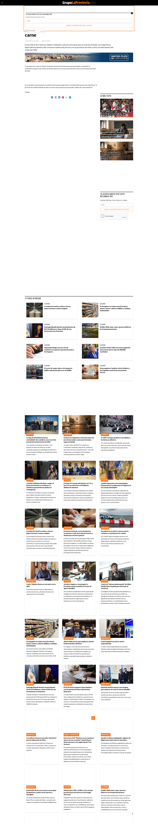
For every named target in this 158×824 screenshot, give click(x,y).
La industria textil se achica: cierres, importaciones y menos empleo (57, 307)
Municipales (31, 581)
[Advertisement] (62, 76)
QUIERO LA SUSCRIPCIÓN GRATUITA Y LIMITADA (116, 209)
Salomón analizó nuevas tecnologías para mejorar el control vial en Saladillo (115, 688)
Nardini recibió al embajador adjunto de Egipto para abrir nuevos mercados (115, 739)
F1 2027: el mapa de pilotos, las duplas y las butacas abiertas (115, 439)
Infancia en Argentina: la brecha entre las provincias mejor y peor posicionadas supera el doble (79, 440)
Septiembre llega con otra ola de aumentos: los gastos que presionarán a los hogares (59, 350)
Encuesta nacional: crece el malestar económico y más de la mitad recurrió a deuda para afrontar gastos (78, 533)
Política (30, 434)
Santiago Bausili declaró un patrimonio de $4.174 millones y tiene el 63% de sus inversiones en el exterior (59, 329)
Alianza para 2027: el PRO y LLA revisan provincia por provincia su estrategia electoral (78, 792)
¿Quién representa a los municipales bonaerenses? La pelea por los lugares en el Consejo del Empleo (116, 485)
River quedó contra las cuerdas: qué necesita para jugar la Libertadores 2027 (111, 113)
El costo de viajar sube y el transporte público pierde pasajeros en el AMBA (58, 369)
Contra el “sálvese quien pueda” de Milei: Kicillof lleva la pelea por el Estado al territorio (116, 586)
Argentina (67, 434)
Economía (47, 304)
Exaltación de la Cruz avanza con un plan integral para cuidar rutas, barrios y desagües (41, 792)
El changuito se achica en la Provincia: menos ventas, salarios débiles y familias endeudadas (115, 308)
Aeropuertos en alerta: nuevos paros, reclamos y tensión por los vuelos (115, 532)
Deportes (105, 434)
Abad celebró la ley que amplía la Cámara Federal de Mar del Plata (79, 643)
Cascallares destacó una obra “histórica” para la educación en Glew (41, 739)
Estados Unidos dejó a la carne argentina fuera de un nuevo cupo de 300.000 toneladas (115, 350)
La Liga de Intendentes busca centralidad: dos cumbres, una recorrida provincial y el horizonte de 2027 (41, 440)
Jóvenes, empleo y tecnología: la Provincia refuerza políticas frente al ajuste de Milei (77, 586)
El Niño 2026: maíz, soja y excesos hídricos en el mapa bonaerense (115, 328)
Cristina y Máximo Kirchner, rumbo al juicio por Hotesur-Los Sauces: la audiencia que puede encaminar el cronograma (40, 486)
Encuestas (67, 528)
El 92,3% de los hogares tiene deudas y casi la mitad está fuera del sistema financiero (78, 689)
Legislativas (68, 638)
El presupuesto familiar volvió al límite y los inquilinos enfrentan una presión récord (115, 370)
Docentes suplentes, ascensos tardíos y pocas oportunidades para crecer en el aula (112, 134)
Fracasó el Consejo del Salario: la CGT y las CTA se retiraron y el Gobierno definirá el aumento (78, 485)
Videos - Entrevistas (71, 734)
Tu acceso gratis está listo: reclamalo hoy (112, 195)
